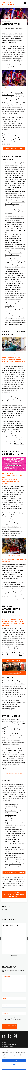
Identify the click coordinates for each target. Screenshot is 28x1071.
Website (5, 1013)
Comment (6, 976)
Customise (14, 1064)
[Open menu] (24, 3)
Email (5, 1006)
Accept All (14, 1060)
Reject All (14, 1068)
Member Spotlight (10, 925)
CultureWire (6, 21)
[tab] (11, 955)
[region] (14, 1059)
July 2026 (6, 908)
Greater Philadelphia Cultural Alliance (13, 28)
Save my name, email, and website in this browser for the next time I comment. (14, 1019)
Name (5, 998)
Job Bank (19, 784)
